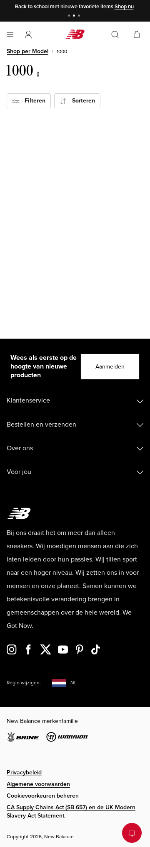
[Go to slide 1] (70, 16)
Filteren (32, 100)
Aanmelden (110, 366)
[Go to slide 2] (75, 16)
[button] (28, 34)
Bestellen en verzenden (41, 424)
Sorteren (81, 100)
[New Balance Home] (75, 34)
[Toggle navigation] (10, 34)
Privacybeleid (24, 772)
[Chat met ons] (132, 833)
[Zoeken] (115, 34)
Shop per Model (27, 51)
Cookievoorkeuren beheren (43, 795)
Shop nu (124, 6)
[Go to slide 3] (80, 16)
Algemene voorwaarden (38, 784)
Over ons (20, 448)
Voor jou (19, 472)
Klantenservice (28, 400)
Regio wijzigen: (24, 683)
